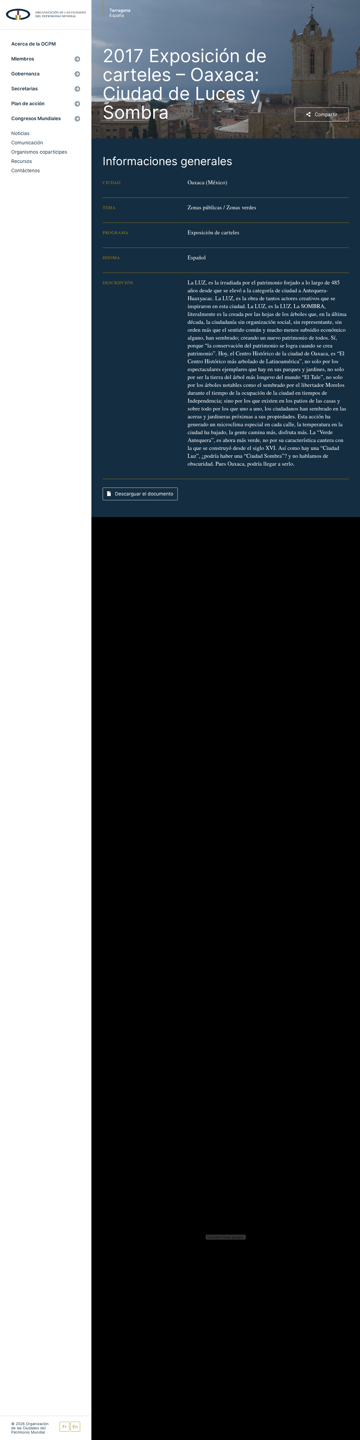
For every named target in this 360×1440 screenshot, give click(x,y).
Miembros (22, 59)
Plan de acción (27, 103)
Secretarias (24, 88)
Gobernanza (25, 74)
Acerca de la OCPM (33, 44)
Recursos (21, 161)
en (75, 1426)
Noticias (20, 133)
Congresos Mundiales (36, 118)
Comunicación (27, 142)
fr (64, 1426)
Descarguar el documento (143, 494)
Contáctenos (25, 170)
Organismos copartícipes (39, 152)
